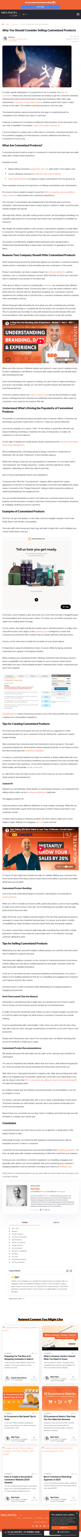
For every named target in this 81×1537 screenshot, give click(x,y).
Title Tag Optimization (18, 1262)
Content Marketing (17, 1234)
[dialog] (64, 1523)
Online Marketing (17, 1248)
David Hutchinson (19, 1378)
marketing (47, 285)
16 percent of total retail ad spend (28, 102)
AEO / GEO (15, 1228)
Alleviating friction (9, 714)
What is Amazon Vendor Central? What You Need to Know (60, 1358)
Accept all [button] (64, 1528)
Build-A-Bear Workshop (18, 179)
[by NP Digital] (13, 16)
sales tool (39, 822)
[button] (64, 1532)
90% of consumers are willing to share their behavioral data (50, 1080)
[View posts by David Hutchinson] (7, 1378)
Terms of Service (38, 1518)
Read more (65, 1524)
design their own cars (39, 169)
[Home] (3, 24)
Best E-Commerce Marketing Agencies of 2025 (57, 1478)
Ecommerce (14, 24)
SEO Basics (15, 1254)
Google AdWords (17, 1245)
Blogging (14, 1231)
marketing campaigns (34, 750)
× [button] (77, 1513)
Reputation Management (19, 1251)
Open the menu (78, 14)
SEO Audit (15, 1256)
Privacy (19, 1518)
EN (24, 14)
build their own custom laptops (47, 174)
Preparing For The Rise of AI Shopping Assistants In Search (18, 1358)
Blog (8, 24)
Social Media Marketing (19, 1259)
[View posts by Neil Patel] (46, 1378)
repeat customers (34, 767)
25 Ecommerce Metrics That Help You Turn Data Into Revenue (59, 1418)
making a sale (65, 1166)
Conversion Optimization (19, 1237)
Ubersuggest (13, 40)
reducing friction (9, 897)
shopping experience (66, 1150)
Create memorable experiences (46, 125)
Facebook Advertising (18, 1242)
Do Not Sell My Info (27, 1518)
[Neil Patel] (9, 12)
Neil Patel (11, 37)
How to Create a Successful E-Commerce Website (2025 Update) (18, 1479)
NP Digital (19, 39)
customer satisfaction (57, 272)
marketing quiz (41, 631)
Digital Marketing (17, 1240)
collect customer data (39, 394)
